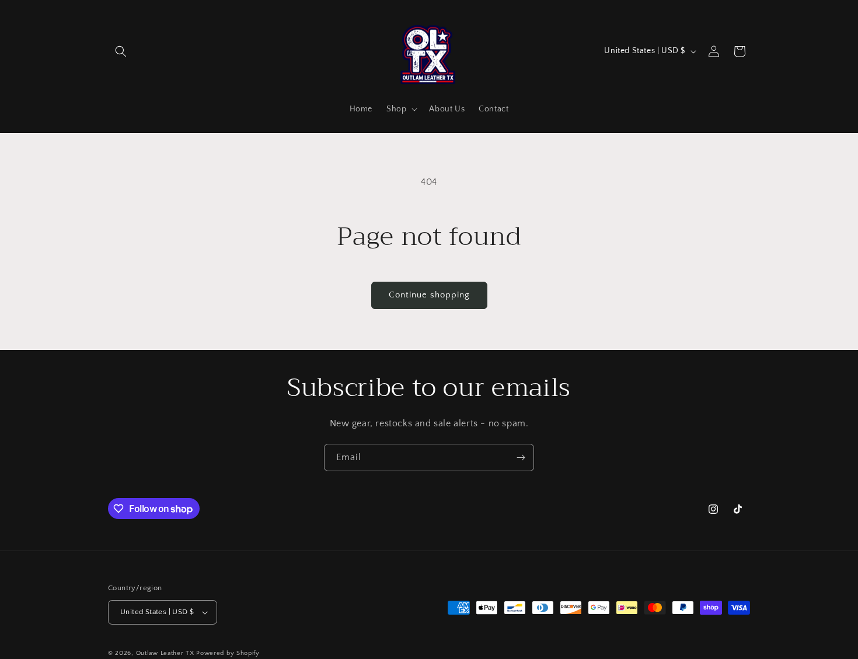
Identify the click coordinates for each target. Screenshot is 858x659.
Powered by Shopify (228, 653)
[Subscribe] (520, 457)
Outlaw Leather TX (165, 653)
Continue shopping (429, 295)
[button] (121, 51)
